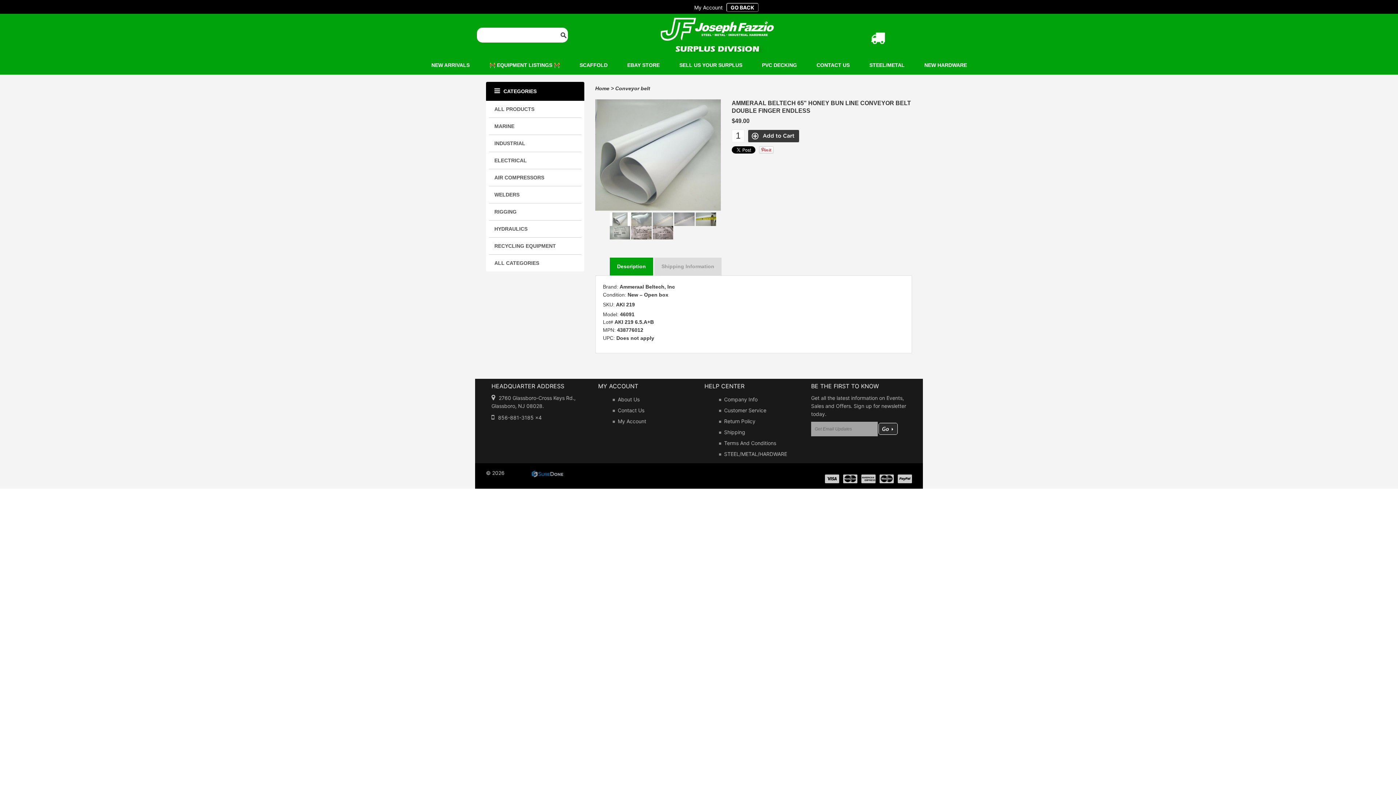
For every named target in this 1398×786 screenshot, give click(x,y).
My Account (632, 421)
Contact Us (631, 410)
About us (629, 399)
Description (631, 266)
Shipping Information (688, 266)
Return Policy (739, 421)
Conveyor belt (632, 88)
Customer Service (745, 410)
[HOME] (717, 22)
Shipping (734, 432)
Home (602, 88)
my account (708, 7)
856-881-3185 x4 (520, 417)
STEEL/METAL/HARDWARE (755, 454)
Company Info (741, 399)
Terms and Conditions (750, 443)
